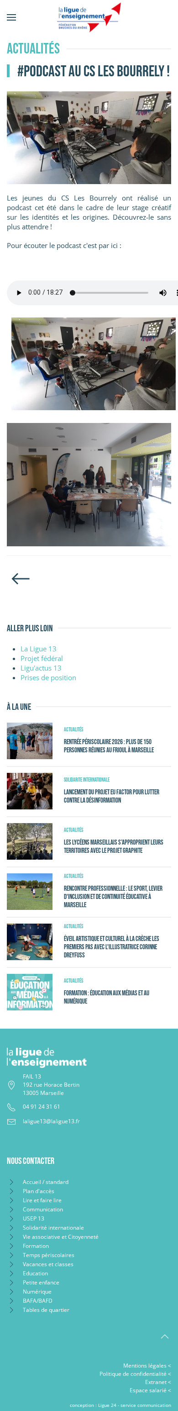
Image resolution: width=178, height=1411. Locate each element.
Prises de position (48, 677)
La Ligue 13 (39, 648)
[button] (11, 17)
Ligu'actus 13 (41, 667)
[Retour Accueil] (89, 17)
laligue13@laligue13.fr (51, 1121)
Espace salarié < (150, 1390)
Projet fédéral (42, 658)
